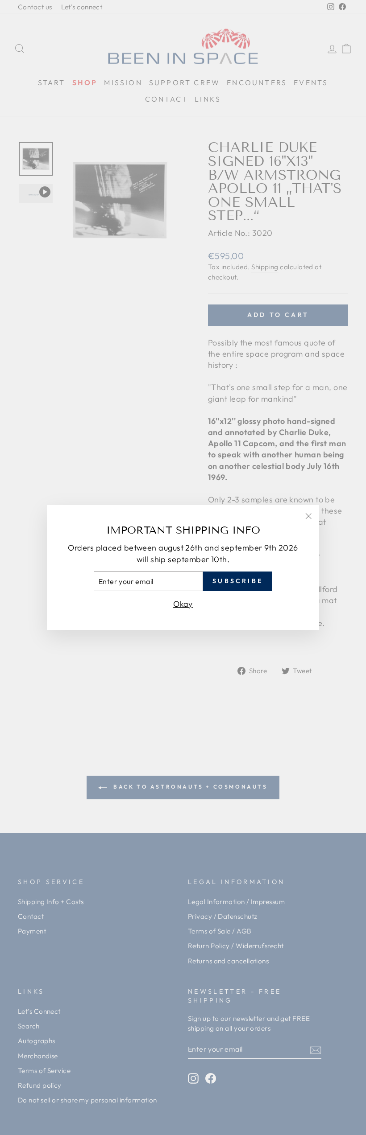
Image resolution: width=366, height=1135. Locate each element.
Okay (183, 604)
